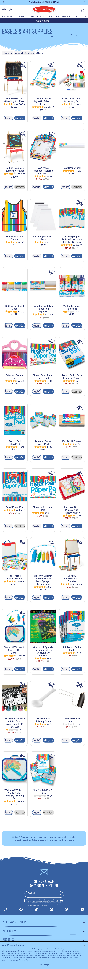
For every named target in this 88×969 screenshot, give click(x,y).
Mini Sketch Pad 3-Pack (43, 791)
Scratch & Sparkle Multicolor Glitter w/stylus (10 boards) (43, 651)
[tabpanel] (44, 439)
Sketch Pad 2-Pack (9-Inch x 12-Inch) (71, 376)
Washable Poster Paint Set (72, 307)
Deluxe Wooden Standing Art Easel (14, 100)
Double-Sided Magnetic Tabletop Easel (43, 101)
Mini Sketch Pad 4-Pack (71, 648)
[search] (10, 10)
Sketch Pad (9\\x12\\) (14, 442)
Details (56, 2)
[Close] (84, 945)
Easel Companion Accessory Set (71, 100)
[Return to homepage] (44, 10)
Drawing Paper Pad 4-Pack (43, 442)
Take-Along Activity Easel (14, 577)
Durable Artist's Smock (14, 238)
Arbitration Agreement (46, 901)
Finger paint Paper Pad (43, 508)
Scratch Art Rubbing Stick (43, 720)
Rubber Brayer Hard (72, 720)
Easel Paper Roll (72, 167)
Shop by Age (7, 17)
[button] (3, 2)
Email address (33, 893)
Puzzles (43, 17)
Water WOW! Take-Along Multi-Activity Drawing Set (14, 794)
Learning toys (33, 17)
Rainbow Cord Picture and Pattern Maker (72, 510)
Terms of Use (23, 960)
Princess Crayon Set (15, 376)
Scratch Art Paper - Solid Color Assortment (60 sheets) (15, 722)
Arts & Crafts (54, 17)
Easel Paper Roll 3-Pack (43, 238)
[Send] (61, 894)
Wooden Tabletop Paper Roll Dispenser (43, 308)
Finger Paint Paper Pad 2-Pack (43, 376)
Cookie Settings (43, 965)
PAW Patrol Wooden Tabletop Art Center (43, 170)
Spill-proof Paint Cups (14, 307)
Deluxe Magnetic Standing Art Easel (14, 169)
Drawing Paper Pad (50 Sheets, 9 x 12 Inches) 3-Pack (72, 239)
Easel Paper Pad (15, 507)
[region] (44, 955)
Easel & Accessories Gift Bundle (72, 578)
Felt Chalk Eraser (71, 441)
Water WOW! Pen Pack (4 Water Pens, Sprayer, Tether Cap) (43, 579)
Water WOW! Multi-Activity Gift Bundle (14, 650)
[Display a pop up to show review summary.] (24, 104)
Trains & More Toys (69, 17)
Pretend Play (19, 17)
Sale (80, 17)
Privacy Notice (35, 901)
